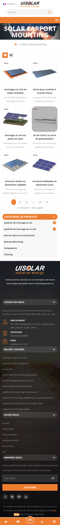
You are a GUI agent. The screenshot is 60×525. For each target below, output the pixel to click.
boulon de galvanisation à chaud (17, 380)
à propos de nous (10, 440)
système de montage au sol (18, 222)
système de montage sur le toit (20, 229)
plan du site (7, 446)
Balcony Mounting (13, 241)
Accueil (5, 423)
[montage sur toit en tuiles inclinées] (15, 73)
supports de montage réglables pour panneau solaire (27, 397)
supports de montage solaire (16, 409)
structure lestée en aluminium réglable (15, 183)
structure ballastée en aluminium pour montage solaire (44, 183)
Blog (54, 510)
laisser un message (30, 519)
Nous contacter (9, 434)
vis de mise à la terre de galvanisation (44, 137)
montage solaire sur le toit (14, 357)
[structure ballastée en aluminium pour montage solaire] (45, 165)
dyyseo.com (45, 510)
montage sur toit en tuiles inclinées (15, 91)
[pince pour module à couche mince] (45, 73)
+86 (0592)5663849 (19, 335)
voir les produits (17, 78)
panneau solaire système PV (15, 363)
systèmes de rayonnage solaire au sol (20, 391)
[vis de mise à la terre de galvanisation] (45, 119)
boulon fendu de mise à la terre (17, 386)
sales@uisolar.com (19, 344)
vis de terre (7, 369)
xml (4, 451)
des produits (8, 428)
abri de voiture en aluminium (19, 235)
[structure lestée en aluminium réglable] (15, 165)
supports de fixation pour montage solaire (22, 403)
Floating (8, 254)
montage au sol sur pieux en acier (15, 137)
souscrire (30, 487)
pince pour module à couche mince (44, 91)
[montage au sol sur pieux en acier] (15, 119)
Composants (10, 248)
